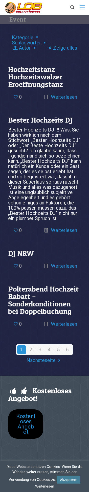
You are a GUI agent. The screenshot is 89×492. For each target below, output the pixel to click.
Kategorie (22, 37)
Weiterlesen (64, 97)
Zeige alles (65, 48)
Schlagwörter (26, 43)
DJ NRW (21, 253)
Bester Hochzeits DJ (40, 119)
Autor (25, 48)
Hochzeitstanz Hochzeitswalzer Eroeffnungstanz (35, 77)
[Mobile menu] (82, 7)
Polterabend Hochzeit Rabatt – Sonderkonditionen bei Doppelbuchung (43, 300)
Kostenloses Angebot (25, 424)
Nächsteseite (41, 360)
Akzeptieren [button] (68, 480)
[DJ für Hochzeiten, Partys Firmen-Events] (23, 7)
